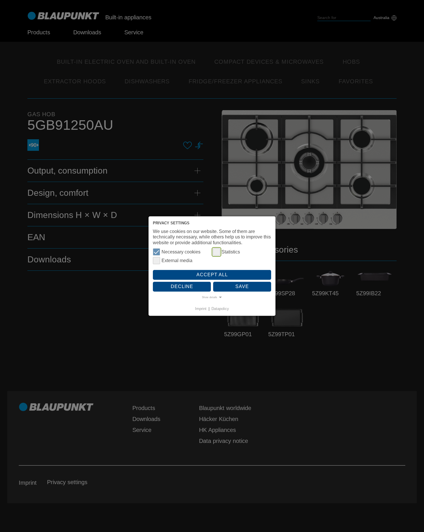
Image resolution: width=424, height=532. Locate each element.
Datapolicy (220, 309)
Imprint (201, 309)
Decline (182, 286)
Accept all (212, 274)
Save (242, 286)
